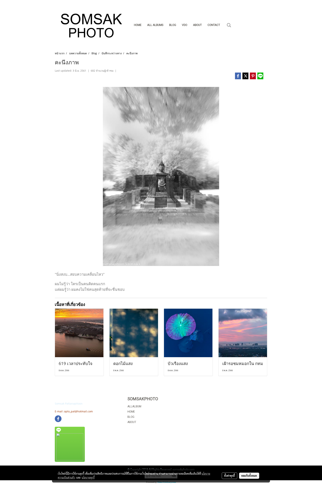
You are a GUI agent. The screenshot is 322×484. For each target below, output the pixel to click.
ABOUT (131, 422)
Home (137, 25)
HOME (131, 411)
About (197, 25)
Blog (172, 25)
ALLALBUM (134, 406)
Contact (214, 25)
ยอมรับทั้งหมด (249, 475)
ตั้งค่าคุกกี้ (229, 475)
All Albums (155, 25)
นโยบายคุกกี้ (88, 477)
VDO (184, 25)
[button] (229, 25)
